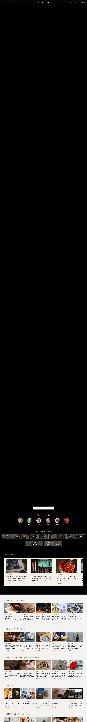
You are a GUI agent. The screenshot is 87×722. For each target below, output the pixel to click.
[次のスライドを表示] (66, 503)
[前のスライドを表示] (20, 503)
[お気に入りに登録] (26, 571)
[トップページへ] (44, 2)
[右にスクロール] (83, 570)
